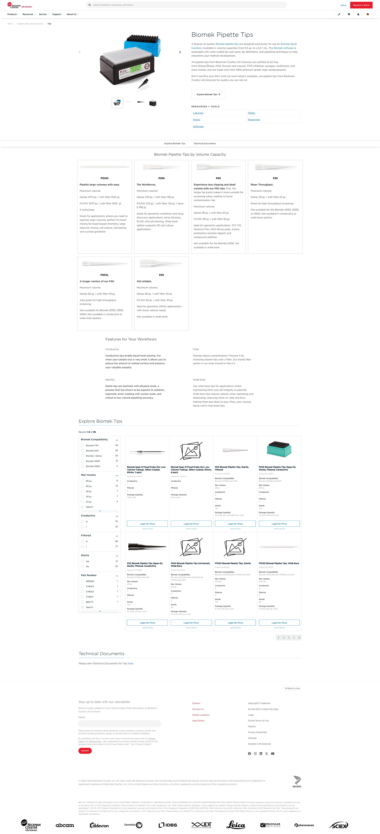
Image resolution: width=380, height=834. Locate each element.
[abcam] (65, 826)
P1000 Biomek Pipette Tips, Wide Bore (279, 563)
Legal (251, 715)
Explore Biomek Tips (174, 143)
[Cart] (349, 14)
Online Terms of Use (258, 720)
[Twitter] (266, 754)
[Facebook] (249, 754)
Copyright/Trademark (259, 703)
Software (198, 126)
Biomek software (283, 48)
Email (81, 717)
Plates (251, 113)
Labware (198, 113)
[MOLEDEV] (270, 825)
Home (10, 24)
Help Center (198, 720)
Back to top (294, 688)
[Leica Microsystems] (236, 826)
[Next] (180, 52)
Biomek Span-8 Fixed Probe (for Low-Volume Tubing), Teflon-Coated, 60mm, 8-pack (191, 470)
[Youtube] (272, 754)
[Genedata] (133, 826)
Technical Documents (205, 143)
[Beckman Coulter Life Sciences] (19, 5)
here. (131, 663)
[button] (89, 5)
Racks (196, 119)
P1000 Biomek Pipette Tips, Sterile (233, 563)
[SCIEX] (338, 826)
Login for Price (147, 524)
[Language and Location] (368, 14)
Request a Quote (361, 5)
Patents (252, 726)
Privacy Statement (257, 732)
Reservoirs (254, 119)
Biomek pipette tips (227, 44)
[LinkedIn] (261, 754)
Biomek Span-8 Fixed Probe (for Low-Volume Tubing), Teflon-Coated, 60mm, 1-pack (146, 470)
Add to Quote (147, 529)
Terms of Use (95, 741)
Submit (85, 750)
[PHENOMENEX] (304, 826)
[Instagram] (255, 754)
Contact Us (198, 709)
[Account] (358, 14)
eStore (343, 5)
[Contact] (339, 14)
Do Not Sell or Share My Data (263, 709)
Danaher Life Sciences (259, 744)
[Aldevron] (99, 825)
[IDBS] (167, 825)
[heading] (82, 445)
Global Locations (201, 715)
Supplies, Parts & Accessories (30, 24)
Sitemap (252, 738)
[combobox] (186, 5)
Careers (196, 703)
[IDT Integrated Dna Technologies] (201, 826)
